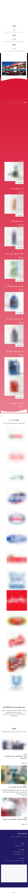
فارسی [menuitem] (13, 892)
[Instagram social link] (24, 840)
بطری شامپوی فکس (17, 221)
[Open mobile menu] (26, 1)
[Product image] (14, 386)
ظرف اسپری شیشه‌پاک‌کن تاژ (14, 286)
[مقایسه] (22, 185)
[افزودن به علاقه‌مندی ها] (14, 185)
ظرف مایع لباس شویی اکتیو (15, 351)
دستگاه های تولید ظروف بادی (17, 787)
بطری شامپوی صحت (17, 188)
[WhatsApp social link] (23, 840)
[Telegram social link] (21, 840)
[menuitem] (14, 892)
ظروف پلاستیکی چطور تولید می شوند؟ (14, 819)
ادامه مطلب (24, 763)
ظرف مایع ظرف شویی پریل (15, 319)
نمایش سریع (18, 185)
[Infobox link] (14, 29)
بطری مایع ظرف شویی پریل (15, 253)
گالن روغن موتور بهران (16, 403)
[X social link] (26, 840)
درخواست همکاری (14, 721)
